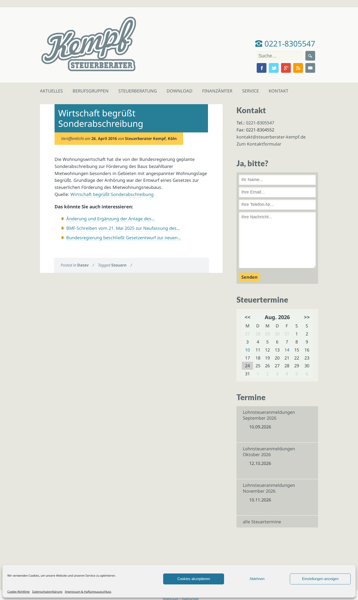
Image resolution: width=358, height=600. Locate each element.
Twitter (274, 68)
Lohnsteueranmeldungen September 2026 (269, 415)
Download (178, 91)
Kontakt (278, 91)
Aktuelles (51, 91)
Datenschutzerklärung (47, 592)
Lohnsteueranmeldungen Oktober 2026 (269, 451)
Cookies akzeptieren (193, 579)
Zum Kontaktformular (258, 144)
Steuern (119, 265)
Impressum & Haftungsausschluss (88, 592)
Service (250, 91)
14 (286, 350)
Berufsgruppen (88, 91)
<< (247, 317)
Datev (83, 265)
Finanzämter (215, 91)
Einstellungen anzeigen (320, 579)
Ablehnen (257, 579)
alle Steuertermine (262, 522)
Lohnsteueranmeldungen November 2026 (269, 488)
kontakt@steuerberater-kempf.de (271, 137)
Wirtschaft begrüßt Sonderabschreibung (112, 194)
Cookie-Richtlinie (18, 592)
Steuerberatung (135, 91)
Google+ (286, 68)
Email (310, 68)
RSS (298, 68)
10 (247, 350)
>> (307, 317)
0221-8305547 (289, 43)
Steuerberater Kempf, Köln (151, 138)
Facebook (261, 68)
